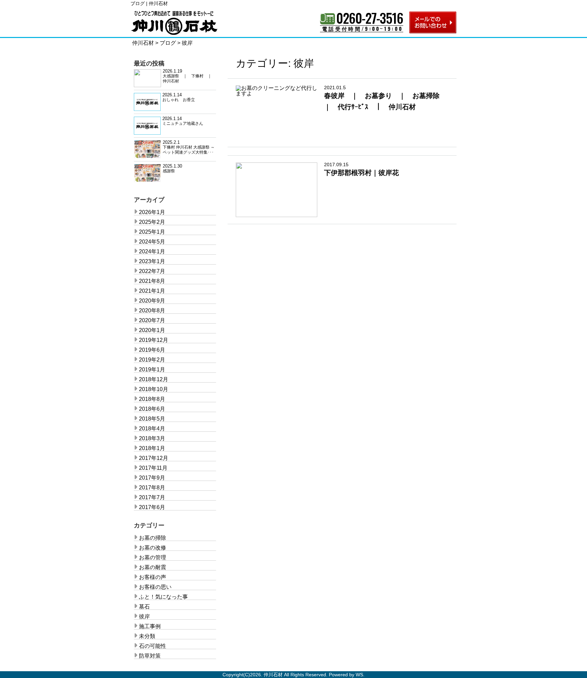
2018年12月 (153, 379)
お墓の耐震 (152, 567)
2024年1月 (152, 251)
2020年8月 (152, 310)
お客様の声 (152, 577)
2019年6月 (152, 350)
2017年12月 (153, 458)
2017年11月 (153, 468)
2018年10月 (153, 389)
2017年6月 (152, 507)
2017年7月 (152, 497)
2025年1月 (152, 232)
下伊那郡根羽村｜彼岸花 (361, 172)
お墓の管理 (152, 557)
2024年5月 (152, 242)
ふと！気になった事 (163, 597)
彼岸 (144, 616)
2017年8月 (152, 487)
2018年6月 (152, 409)
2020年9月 (152, 301)
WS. (360, 674)
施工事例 (150, 626)
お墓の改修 (152, 547)
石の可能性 (152, 646)
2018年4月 (152, 428)
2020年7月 (152, 320)
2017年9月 (152, 478)
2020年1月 (152, 330)
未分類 (147, 636)
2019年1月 (152, 369)
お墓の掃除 (152, 538)
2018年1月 (152, 448)
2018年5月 (152, 419)
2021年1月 (152, 291)
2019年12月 (153, 340)
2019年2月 (152, 360)
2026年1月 (152, 212)
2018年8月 (152, 399)
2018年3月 (152, 438)
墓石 (144, 606)
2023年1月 (152, 261)
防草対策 (150, 656)
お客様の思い (155, 587)
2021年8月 (152, 281)
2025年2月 (152, 222)
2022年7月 (152, 271)
